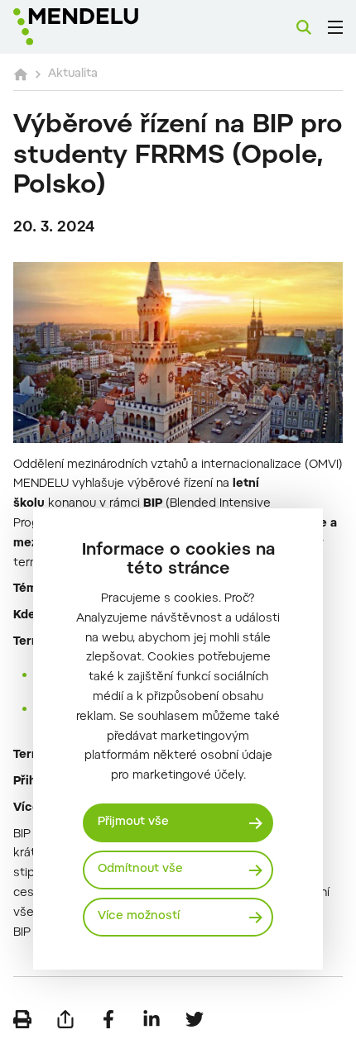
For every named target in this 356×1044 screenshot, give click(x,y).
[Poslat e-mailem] (65, 1019)
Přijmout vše (133, 822)
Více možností (139, 916)
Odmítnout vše (140, 869)
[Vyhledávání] (303, 27)
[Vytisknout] (22, 1019)
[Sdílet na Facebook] (108, 1019)
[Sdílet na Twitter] (194, 1019)
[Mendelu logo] (96, 26)
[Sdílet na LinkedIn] (151, 1019)
